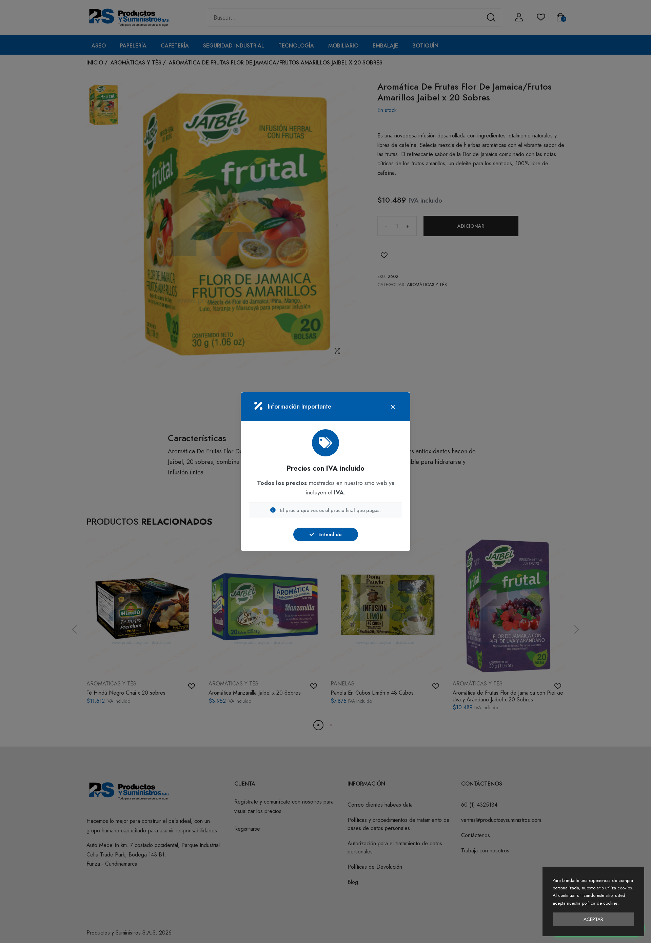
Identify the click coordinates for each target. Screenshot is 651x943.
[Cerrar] (392, 407)
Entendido (329, 534)
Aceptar (593, 919)
